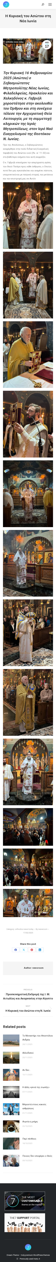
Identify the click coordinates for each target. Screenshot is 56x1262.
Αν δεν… (26, 1070)
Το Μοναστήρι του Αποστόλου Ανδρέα (37, 1037)
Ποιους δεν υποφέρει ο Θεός (37, 1156)
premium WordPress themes (37, 1255)
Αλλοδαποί (28, 1053)
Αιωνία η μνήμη (30, 1121)
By (41, 929)
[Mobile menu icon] (50, 4)
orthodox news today (15, 42)
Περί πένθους (29, 1138)
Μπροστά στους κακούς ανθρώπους (34, 1106)
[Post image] (11, 1040)
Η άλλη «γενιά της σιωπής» (35, 1087)
